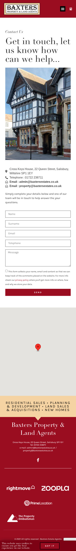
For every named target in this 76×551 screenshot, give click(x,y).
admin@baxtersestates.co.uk (41, 447)
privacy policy (22, 280)
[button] (62, 8)
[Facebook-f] (38, 460)
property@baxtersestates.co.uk (38, 450)
